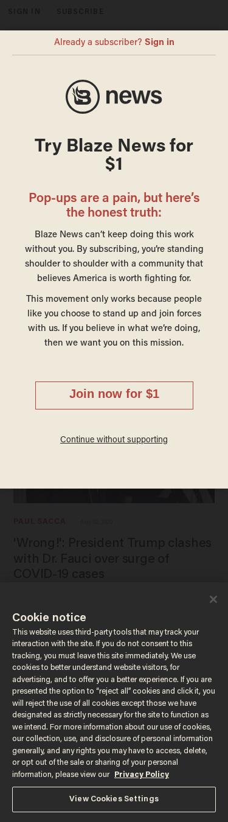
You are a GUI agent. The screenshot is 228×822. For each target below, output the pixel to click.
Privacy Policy (141, 775)
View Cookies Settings (114, 799)
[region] (114, 702)
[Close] (213, 599)
